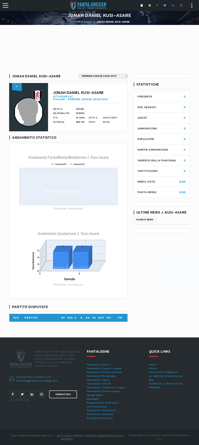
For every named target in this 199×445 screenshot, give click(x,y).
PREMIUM (154, 387)
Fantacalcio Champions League (106, 387)
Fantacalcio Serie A (99, 364)
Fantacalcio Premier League (104, 368)
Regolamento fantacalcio (103, 402)
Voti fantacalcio (97, 406)
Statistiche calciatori (100, 414)
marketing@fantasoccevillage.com (37, 380)
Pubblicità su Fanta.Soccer (165, 383)
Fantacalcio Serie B (99, 383)
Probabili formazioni (100, 418)
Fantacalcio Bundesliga (101, 376)
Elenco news (144, 219)
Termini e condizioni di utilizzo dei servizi (92, 437)
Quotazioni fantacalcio (101, 410)
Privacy (78, 435)
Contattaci (63, 394)
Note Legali (64, 435)
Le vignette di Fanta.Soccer (166, 376)
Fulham (86, 22)
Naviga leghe (95, 395)
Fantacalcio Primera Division (105, 372)
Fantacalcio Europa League (104, 391)
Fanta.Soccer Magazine (163, 372)
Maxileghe (93, 399)
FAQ (151, 380)
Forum (153, 368)
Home (72, 22)
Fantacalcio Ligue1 (98, 380)
